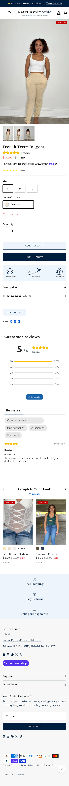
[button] (34, 361)
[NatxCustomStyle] (34, 13)
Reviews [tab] (14, 410)
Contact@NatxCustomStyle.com (22, 640)
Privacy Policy (27, 765)
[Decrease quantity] (6, 231)
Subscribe (34, 726)
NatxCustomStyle (16, 774)
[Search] (11, 13)
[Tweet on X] (11, 321)
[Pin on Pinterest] (19, 321)
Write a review (35, 397)
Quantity (8, 224)
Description (10, 287)
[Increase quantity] (19, 231)
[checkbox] (13, 435)
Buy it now (34, 257)
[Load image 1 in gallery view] (34, 71)
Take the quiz (54, 3)
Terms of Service (10, 765)
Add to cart (34, 245)
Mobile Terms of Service (47, 765)
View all (34, 494)
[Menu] (3, 13)
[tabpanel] (34, 446)
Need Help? (14, 312)
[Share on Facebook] (15, 321)
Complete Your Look (34, 489)
